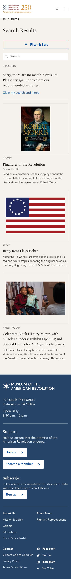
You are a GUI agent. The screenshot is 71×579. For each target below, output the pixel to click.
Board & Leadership (15, 538)
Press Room (44, 513)
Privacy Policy (11, 561)
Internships (10, 532)
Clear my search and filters (21, 92)
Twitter (46, 555)
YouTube (48, 568)
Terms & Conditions (15, 567)
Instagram (48, 562)
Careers (7, 526)
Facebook (48, 549)
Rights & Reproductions (51, 520)
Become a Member (19, 464)
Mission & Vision (13, 520)
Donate (11, 452)
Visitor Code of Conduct (18, 555)
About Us (9, 513)
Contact (8, 549)
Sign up (11, 494)
